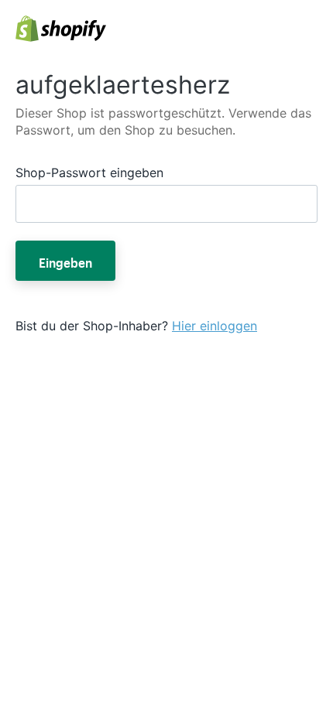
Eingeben (65, 261)
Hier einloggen (214, 325)
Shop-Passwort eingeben (89, 172)
